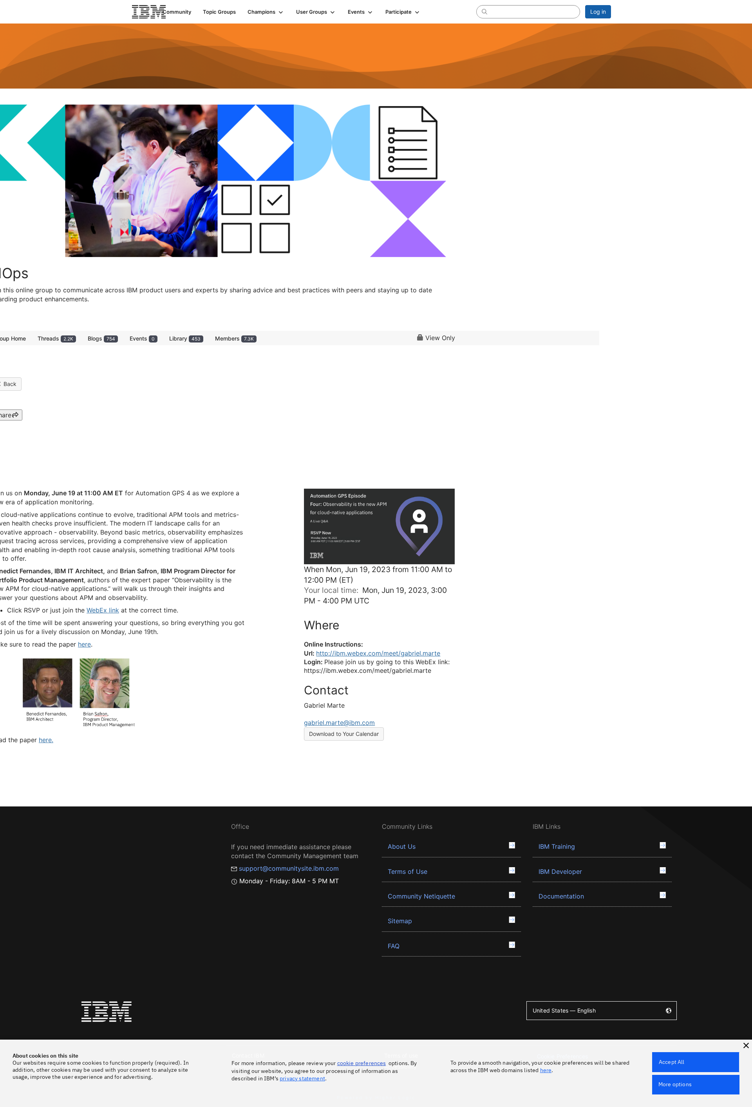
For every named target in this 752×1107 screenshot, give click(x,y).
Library (185, 338)
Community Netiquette (421, 896)
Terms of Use (407, 871)
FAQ (394, 946)
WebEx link (103, 610)
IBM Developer (560, 871)
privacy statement (302, 1078)
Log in (598, 11)
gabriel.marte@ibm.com (339, 723)
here (546, 1070)
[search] (484, 11)
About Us (402, 846)
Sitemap (400, 921)
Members (234, 338)
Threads (55, 338)
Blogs (101, 338)
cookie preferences (361, 1063)
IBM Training (557, 846)
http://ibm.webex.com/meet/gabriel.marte (378, 653)
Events (142, 338)
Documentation (561, 896)
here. (46, 740)
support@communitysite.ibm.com (289, 868)
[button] (266, 12)
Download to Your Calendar (344, 733)
